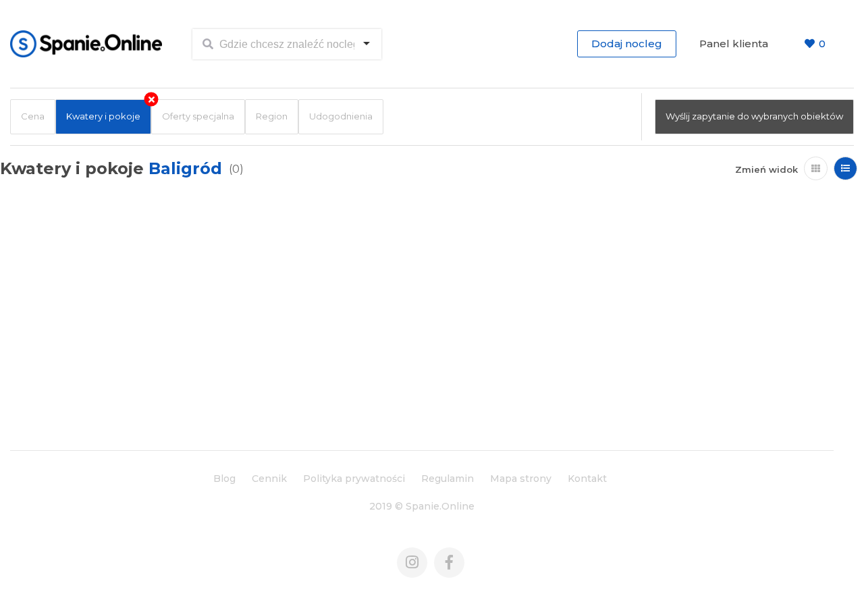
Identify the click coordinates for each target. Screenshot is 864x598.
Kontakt (587, 478)
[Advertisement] (422, 335)
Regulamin (447, 478)
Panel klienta (733, 43)
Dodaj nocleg (626, 43)
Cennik (269, 478)
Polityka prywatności (354, 478)
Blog (224, 478)
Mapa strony (520, 478)
